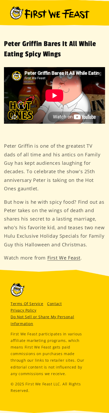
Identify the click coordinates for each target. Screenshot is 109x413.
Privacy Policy (23, 310)
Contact (54, 303)
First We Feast (63, 258)
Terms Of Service (27, 303)
